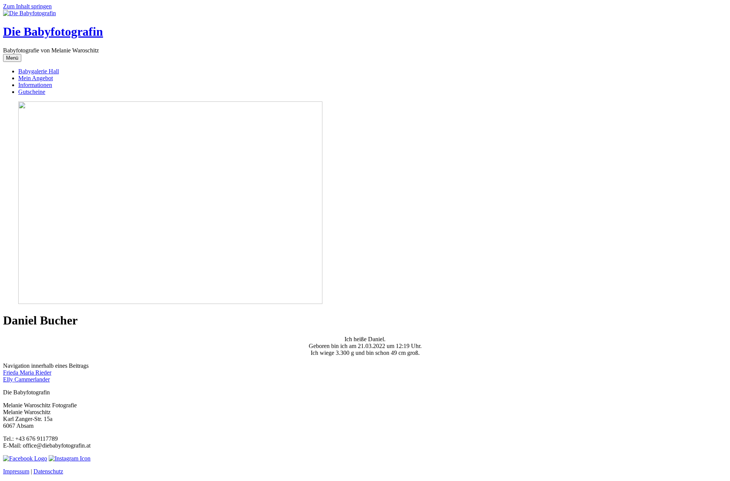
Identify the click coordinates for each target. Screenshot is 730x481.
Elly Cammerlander (26, 379)
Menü (12, 58)
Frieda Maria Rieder (27, 372)
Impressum (16, 471)
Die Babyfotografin (53, 31)
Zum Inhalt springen (27, 6)
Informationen (35, 85)
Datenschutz (48, 471)
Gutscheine (31, 92)
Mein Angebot (35, 78)
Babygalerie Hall (38, 71)
